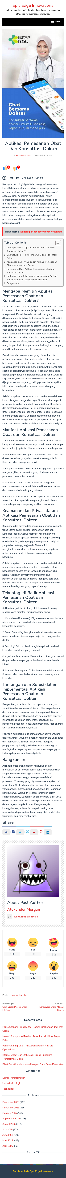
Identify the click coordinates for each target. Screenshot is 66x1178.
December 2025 (10, 1102)
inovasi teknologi (19, 995)
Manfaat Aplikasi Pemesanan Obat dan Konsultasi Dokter (32, 256)
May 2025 (7, 1140)
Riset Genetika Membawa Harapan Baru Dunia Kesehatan (32, 1064)
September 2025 (11, 1118)
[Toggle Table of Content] (56, 243)
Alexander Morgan (23, 909)
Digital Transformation (13, 1077)
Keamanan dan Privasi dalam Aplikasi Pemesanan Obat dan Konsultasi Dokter (32, 263)
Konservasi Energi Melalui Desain (51, 1007)
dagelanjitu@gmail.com (26, 916)
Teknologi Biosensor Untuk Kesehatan (41, 231)
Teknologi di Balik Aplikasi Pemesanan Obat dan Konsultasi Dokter (31, 270)
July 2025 (7, 1129)
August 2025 (9, 1124)
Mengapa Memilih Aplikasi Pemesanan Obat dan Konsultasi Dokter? (31, 249)
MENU (58, 21)
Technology (8, 1088)
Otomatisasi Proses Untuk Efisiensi (14, 1007)
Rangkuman (13, 283)
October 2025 (9, 1113)
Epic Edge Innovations (33, 5)
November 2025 (10, 1107)
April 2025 (7, 1145)
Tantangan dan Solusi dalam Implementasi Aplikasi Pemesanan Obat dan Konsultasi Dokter (32, 277)
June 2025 (7, 1134)
